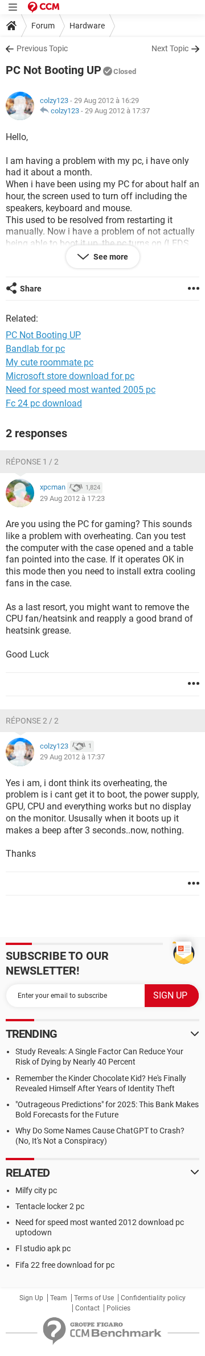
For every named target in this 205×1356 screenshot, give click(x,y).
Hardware (87, 25)
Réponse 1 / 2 (32, 461)
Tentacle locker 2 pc (49, 1206)
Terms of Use (94, 1298)
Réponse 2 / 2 (32, 720)
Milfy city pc (36, 1190)
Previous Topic (42, 48)
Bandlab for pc (35, 348)
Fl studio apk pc (43, 1248)
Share (31, 288)
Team (58, 1298)
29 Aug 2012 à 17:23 (72, 498)
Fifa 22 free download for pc (64, 1264)
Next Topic (169, 48)
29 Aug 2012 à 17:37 (117, 110)
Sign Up (31, 1298)
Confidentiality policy (153, 1298)
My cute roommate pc (49, 362)
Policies (118, 1308)
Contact (87, 1308)
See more (110, 256)
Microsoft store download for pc (70, 376)
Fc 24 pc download (44, 403)
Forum (43, 25)
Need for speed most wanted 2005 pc (80, 389)
